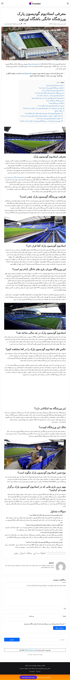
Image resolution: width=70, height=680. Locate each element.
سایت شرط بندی (27, 73)
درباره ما (38, 671)
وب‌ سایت (31, 616)
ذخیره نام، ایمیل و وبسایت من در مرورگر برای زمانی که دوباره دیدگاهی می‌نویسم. (44, 624)
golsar (51, 563)
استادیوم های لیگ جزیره (17, 177)
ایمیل (64, 616)
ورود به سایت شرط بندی (28, 677)
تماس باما (32, 671)
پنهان (58, 82)
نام (64, 608)
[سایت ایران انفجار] (35, 3)
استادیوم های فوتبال (34, 64)
